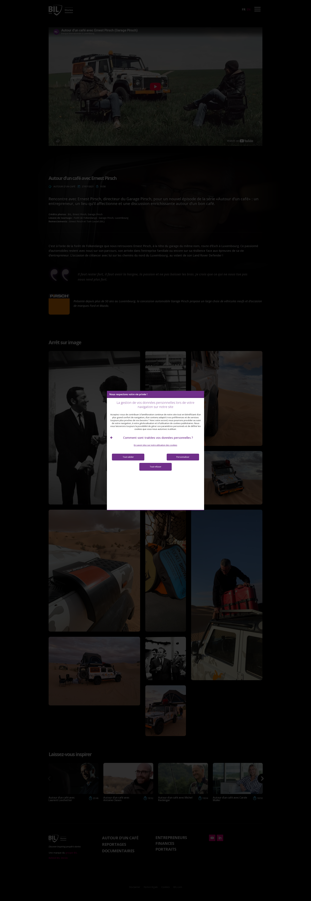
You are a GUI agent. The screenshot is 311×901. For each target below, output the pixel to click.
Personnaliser (182, 457)
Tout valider (128, 457)
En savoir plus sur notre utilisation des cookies (155, 445)
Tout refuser (155, 466)
